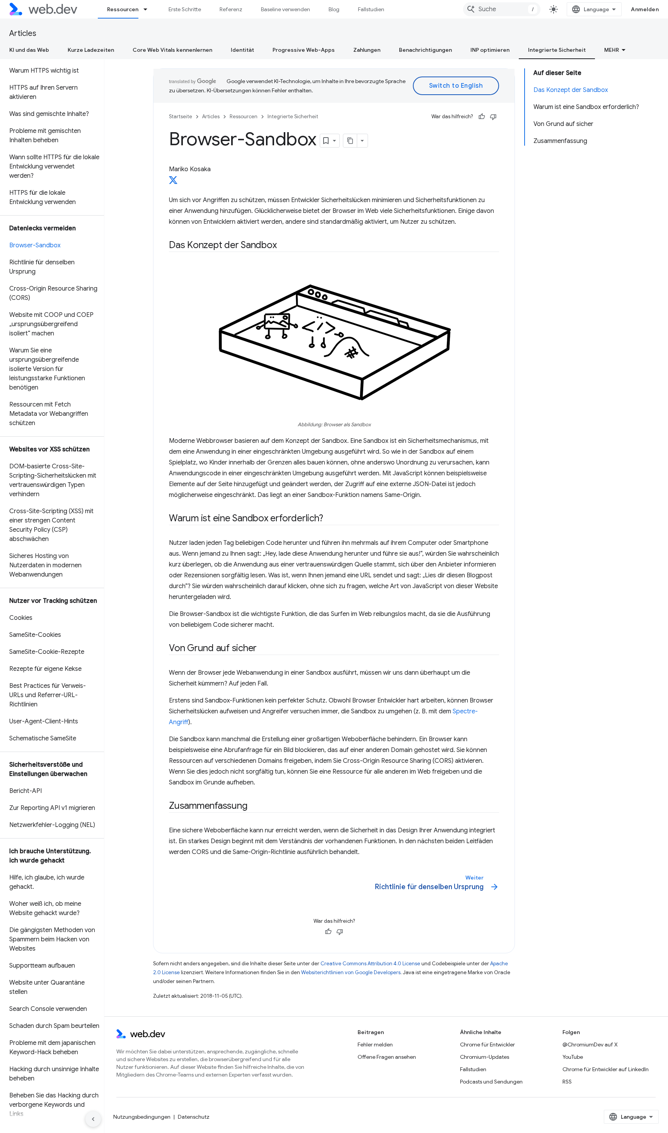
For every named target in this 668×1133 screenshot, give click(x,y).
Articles (22, 33)
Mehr (611, 49)
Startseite (180, 116)
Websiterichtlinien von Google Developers (350, 972)
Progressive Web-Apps (304, 49)
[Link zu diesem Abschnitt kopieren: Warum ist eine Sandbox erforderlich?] (330, 519)
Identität (242, 49)
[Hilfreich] (481, 116)
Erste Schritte (185, 9)
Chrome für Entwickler (487, 1044)
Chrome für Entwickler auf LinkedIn (605, 1069)
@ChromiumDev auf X (590, 1044)
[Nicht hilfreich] (493, 116)
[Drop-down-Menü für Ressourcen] (148, 9)
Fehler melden (375, 1044)
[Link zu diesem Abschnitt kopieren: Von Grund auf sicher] (264, 648)
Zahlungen (366, 49)
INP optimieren (490, 49)
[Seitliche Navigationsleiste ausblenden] (93, 1119)
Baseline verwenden (285, 9)
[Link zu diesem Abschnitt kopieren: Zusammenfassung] (254, 806)
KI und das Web (29, 49)
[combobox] (501, 9)
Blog (334, 9)
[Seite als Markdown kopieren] (350, 140)
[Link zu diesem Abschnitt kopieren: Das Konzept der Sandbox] (283, 245)
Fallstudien (371, 9)
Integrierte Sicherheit (557, 49)
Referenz (231, 9)
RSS (567, 1081)
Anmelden (645, 9)
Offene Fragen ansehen (387, 1056)
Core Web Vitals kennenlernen (172, 49)
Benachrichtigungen (425, 49)
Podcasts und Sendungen (491, 1081)
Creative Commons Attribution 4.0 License (370, 963)
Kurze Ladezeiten (91, 49)
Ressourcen (122, 9)
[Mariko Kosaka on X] (173, 182)
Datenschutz (194, 1117)
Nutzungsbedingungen (141, 1117)
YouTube (572, 1056)
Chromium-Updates (484, 1056)
